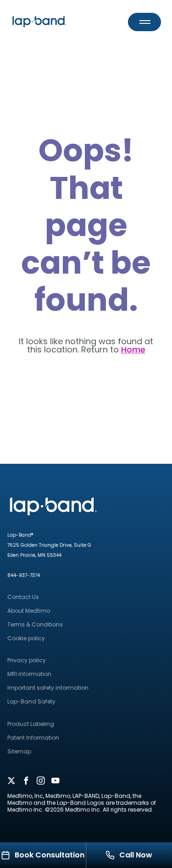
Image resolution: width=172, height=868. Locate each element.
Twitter (11, 781)
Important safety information (48, 688)
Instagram (41, 781)
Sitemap (19, 751)
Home (133, 349)
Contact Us (23, 597)
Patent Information (33, 738)
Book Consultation (49, 855)
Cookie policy (26, 638)
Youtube (55, 781)
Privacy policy (26, 660)
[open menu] (144, 22)
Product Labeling (30, 724)
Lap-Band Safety (31, 701)
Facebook (26, 781)
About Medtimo (28, 611)
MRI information (29, 674)
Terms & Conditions (35, 624)
